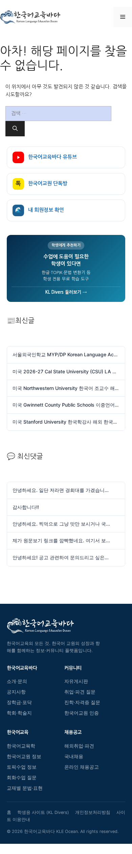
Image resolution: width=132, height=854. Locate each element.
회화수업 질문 (22, 777)
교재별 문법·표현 (25, 788)
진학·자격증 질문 (82, 702)
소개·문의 (17, 681)
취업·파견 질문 (79, 692)
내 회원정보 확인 (39, 210)
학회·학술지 (19, 713)
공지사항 (16, 692)
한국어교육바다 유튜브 (52, 156)
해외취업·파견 (79, 746)
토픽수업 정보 (22, 767)
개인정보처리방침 (92, 812)
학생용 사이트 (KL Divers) (43, 812)
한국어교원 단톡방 (41, 184)
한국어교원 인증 (81, 713)
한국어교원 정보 (24, 756)
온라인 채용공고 (81, 767)
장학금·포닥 (19, 702)
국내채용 (73, 756)
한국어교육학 (21, 746)
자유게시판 (76, 681)
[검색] (15, 128)
